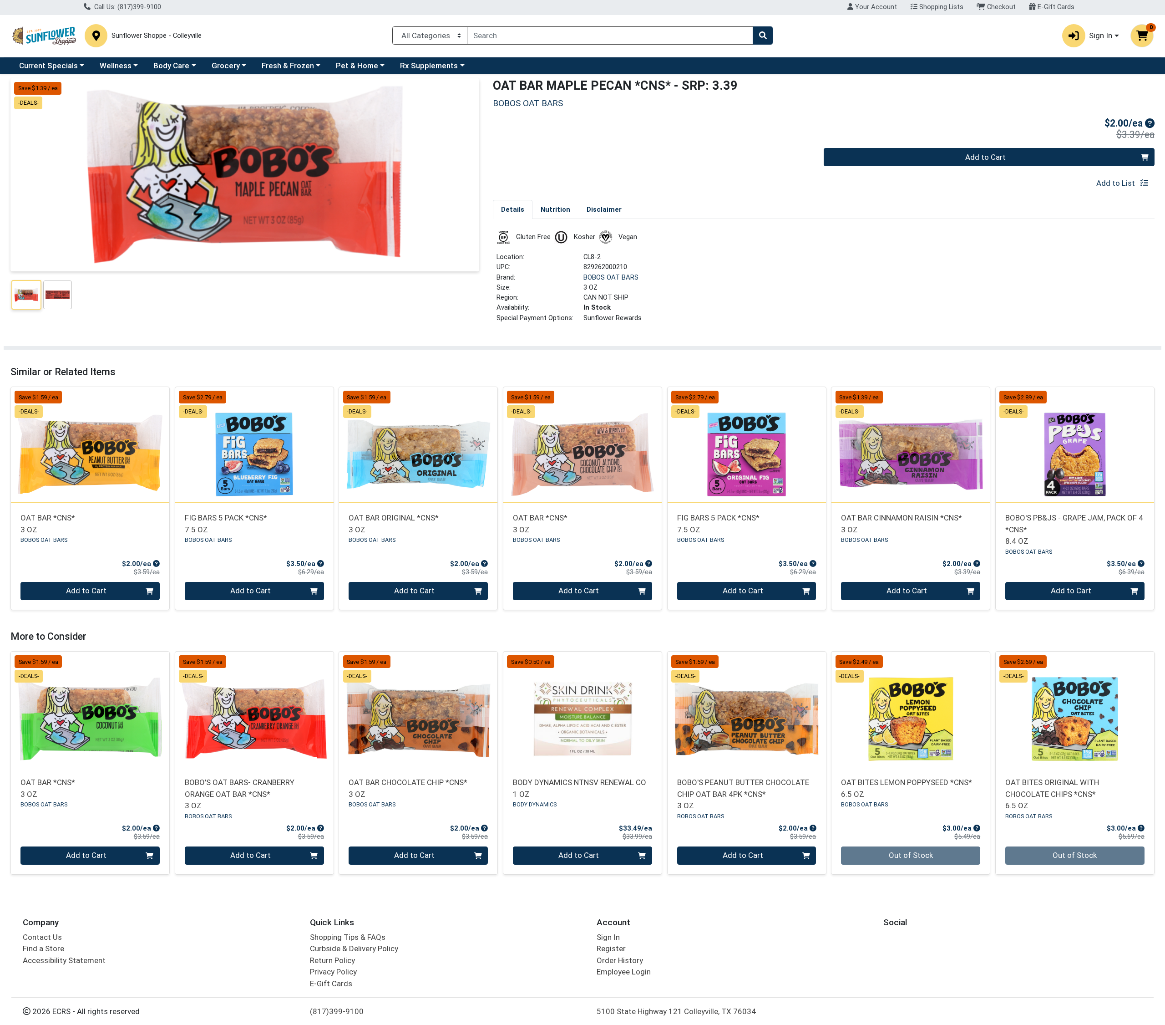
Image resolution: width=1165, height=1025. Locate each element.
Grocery (226, 65)
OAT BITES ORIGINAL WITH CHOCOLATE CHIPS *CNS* (1052, 794)
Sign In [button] (1100, 35)
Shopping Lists (940, 7)
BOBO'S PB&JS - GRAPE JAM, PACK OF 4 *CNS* (1074, 529)
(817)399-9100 (337, 1011)
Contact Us (42, 937)
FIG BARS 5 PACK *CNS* (226, 523)
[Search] (763, 35)
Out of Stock (911, 855)
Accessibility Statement (64, 960)
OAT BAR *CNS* (47, 523)
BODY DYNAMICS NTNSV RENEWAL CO (579, 788)
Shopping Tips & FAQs (347, 937)
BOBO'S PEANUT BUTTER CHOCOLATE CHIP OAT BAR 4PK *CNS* (743, 794)
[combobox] (610, 35)
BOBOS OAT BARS (610, 277)
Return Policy (332, 960)
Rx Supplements (429, 65)
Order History (620, 960)
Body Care (171, 65)
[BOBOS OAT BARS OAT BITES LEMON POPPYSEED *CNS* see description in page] (910, 709)
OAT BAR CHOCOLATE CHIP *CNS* (408, 788)
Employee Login (624, 971)
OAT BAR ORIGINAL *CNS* (394, 523)
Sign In (608, 937)
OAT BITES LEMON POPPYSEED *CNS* (906, 788)
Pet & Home (357, 65)
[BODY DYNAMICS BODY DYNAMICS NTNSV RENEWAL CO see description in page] (582, 709)
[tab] (512, 209)
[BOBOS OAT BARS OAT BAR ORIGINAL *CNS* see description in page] (418, 444)
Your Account (875, 7)
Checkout (1000, 7)
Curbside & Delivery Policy (354, 948)
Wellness (116, 65)
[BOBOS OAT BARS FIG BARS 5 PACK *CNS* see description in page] (254, 444)
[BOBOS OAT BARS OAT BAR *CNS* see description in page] (90, 444)
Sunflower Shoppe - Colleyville (156, 35)
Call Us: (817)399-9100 (126, 7)
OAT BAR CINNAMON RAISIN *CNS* (901, 523)
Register (611, 948)
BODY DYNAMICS (535, 804)
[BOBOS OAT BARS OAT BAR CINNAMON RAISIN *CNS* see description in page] (910, 444)
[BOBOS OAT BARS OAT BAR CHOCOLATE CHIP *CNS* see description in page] (418, 709)
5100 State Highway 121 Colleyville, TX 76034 (676, 1011)
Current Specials (48, 65)
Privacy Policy (333, 971)
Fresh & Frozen (288, 65)
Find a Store (43, 948)
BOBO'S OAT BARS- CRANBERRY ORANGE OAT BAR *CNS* (239, 794)
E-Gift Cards (1055, 7)
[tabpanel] (824, 280)
